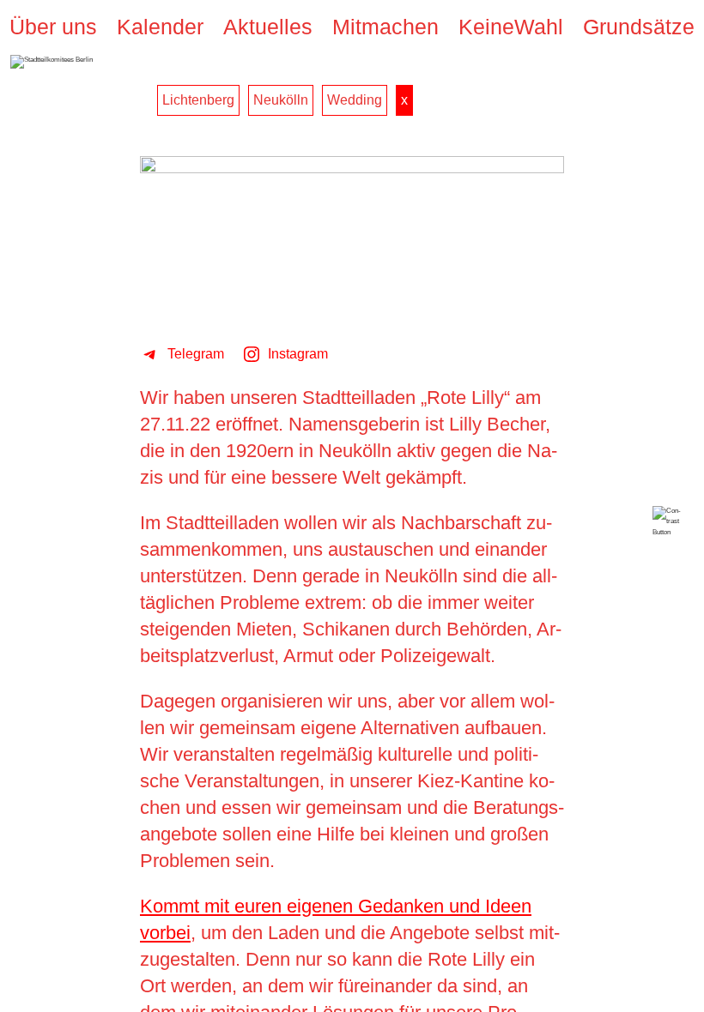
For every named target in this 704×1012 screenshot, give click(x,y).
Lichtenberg (198, 100)
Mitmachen (385, 27)
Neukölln (280, 100)
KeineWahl (510, 27)
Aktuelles (268, 27)
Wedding (354, 100)
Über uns (53, 27)
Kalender (160, 27)
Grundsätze (639, 27)
